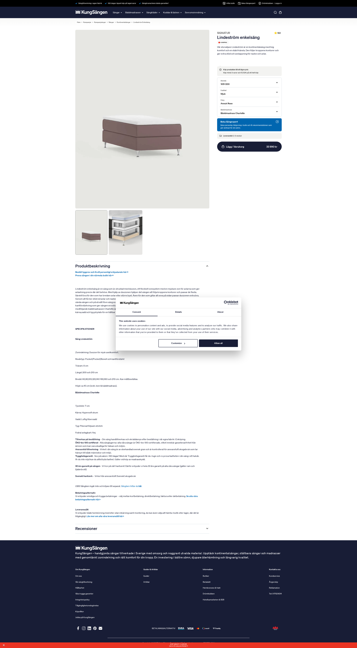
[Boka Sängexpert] (277, 121)
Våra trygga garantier (84, 593)
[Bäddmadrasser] (143, 12)
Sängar (116, 12)
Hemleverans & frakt (211, 588)
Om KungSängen (82, 569)
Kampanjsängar (100, 22)
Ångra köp (273, 582)
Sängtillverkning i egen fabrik (90, 3)
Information (208, 569)
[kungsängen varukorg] (280, 12)
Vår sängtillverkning (83, 582)
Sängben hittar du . (131, 486)
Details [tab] (178, 312)
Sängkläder (152, 12)
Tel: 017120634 (275, 593)
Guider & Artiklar (150, 569)
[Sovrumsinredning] (205, 12)
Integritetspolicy (82, 599)
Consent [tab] (136, 312)
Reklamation (274, 588)
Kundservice (274, 576)
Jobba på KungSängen (85, 617)
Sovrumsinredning (194, 12)
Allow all (218, 343)
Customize (176, 343)
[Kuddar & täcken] (181, 12)
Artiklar (146, 582)
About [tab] (220, 312)
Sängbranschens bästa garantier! (155, 3)
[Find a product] (275, 12)
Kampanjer (87, 22)
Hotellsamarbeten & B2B (213, 599)
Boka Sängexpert (248, 3)
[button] (3, 645)
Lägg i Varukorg (251, 146)
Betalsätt (207, 582)
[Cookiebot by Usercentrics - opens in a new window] (226, 303)
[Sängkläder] (159, 12)
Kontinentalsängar (124, 22)
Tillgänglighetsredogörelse (87, 605)
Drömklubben (267, 3)
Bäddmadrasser (133, 12)
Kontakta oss (274, 569)
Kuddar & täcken (171, 12)
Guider (146, 576)
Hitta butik (230, 3)
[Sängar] (122, 12)
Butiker (206, 576)
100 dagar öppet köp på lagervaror (122, 3)
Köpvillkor (79, 611)
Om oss (78, 576)
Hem (78, 22)
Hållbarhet (79, 588)
